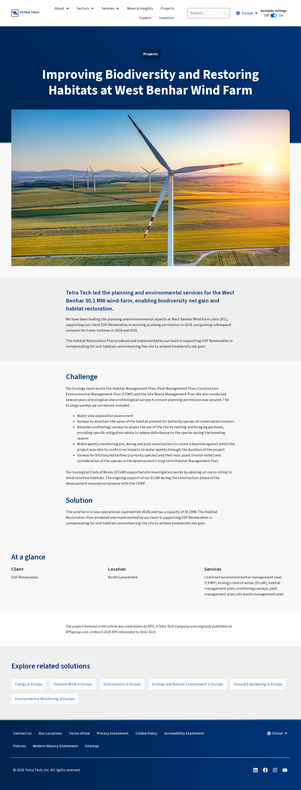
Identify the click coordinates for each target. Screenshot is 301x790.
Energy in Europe (28, 684)
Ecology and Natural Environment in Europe (187, 684)
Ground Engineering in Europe (258, 684)
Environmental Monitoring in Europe (45, 698)
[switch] (273, 15)
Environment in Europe (122, 684)
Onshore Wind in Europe (73, 684)
